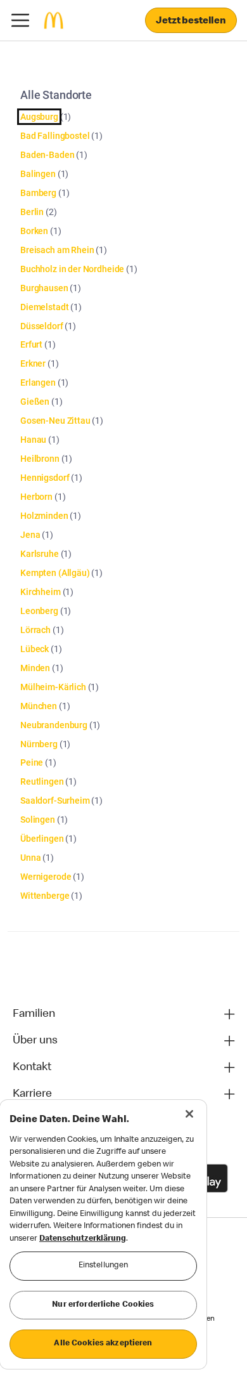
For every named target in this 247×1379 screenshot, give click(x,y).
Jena (30, 535)
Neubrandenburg (53, 725)
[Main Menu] (20, 20)
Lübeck (34, 649)
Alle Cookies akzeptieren (103, 1344)
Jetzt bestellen (191, 21)
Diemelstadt (44, 307)
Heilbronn (40, 459)
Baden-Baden (47, 155)
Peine (31, 762)
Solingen (37, 819)
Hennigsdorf (44, 478)
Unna (30, 858)
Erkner (33, 363)
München (38, 706)
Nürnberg (39, 744)
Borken (34, 231)
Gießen (34, 401)
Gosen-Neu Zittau (55, 420)
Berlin (32, 212)
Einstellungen (104, 1266)
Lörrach (35, 630)
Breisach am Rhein (57, 250)
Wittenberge (44, 896)
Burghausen (44, 288)
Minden (35, 668)
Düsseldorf (41, 326)
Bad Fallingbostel (54, 136)
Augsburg (39, 117)
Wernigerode (45, 877)
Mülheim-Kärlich (53, 687)
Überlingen (42, 838)
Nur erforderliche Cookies (103, 1305)
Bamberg (38, 193)
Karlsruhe (39, 554)
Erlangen (38, 382)
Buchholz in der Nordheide (72, 269)
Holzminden (44, 516)
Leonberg (39, 611)
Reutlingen (42, 781)
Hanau (33, 440)
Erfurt (31, 344)
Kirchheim (40, 592)
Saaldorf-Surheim (55, 800)
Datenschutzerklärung (82, 1239)
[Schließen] (189, 1114)
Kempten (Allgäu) (55, 573)
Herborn (36, 497)
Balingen (38, 174)
